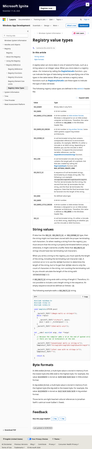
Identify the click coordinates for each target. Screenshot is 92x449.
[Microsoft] (4, 19)
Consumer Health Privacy (67, 444)
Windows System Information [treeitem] (15, 40)
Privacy (51, 444)
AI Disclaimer (7, 444)
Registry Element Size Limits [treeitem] (16, 82)
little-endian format (76, 115)
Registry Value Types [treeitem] (16, 88)
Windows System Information (50, 33)
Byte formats (39, 59)
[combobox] (15, 35)
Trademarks (18, 447)
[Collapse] (28, 31)
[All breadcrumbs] (35, 33)
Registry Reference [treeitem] (15, 69)
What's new (71, 25)
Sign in (86, 19)
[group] (61, 329)
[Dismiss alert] (87, 4)
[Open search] (81, 20)
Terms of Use (7, 447)
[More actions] (88, 33)
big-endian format (76, 129)
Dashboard (84, 25)
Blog (32, 444)
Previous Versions (21, 444)
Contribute (42, 444)
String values (39, 56)
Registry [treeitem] (9, 53)
